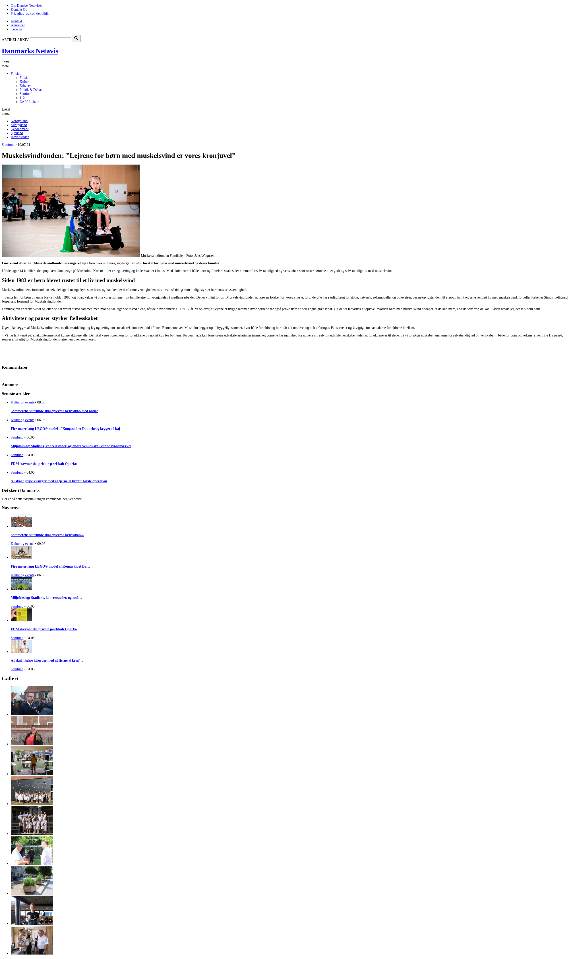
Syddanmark (20, 129)
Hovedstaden (20, 137)
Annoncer (18, 25)
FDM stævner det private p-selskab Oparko (44, 464)
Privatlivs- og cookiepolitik (30, 13)
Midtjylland (19, 125)
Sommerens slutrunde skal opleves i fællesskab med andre (54, 411)
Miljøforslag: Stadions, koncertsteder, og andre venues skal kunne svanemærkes (71, 446)
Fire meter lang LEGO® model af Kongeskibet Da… (50, 566)
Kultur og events (22, 402)
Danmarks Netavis (30, 51)
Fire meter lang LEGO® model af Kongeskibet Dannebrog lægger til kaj (65, 428)
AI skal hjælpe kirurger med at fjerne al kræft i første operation (59, 481)
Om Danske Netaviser (26, 5)
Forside (16, 73)
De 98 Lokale (29, 102)
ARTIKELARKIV (15, 40)
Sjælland (17, 133)
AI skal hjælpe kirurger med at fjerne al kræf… (47, 660)
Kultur (24, 82)
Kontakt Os (19, 9)
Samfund (26, 94)
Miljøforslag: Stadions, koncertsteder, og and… (46, 598)
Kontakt (16, 21)
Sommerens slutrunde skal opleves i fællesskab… (47, 535)
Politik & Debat (31, 90)
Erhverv (25, 86)
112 (22, 98)
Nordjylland (19, 121)
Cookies (16, 29)
